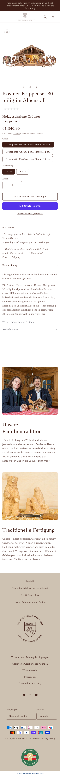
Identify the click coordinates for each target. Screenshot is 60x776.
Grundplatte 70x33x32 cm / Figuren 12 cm (28, 152)
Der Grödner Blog (30, 595)
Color (9, 171)
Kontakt (30, 581)
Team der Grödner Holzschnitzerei (30, 588)
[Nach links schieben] (23, 87)
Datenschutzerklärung (30, 683)
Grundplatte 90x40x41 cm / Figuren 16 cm (28, 159)
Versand (16, 133)
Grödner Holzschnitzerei (25, 738)
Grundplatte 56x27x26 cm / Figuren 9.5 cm (28, 144)
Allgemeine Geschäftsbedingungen (30, 663)
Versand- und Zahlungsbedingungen (30, 657)
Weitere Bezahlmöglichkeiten (30, 213)
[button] (6, 17)
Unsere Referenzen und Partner (30, 602)
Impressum (30, 677)
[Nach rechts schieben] (36, 87)
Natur (23, 171)
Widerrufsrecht (30, 670)
